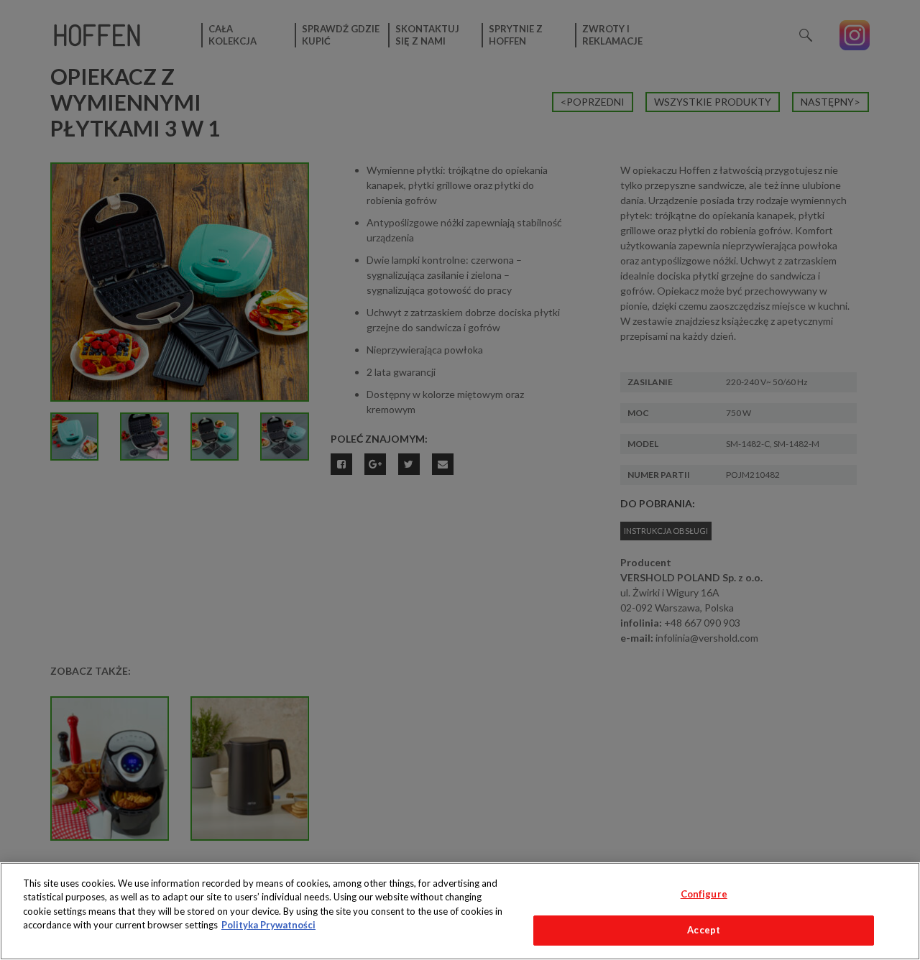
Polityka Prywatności (268, 925)
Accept (703, 930)
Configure (704, 894)
